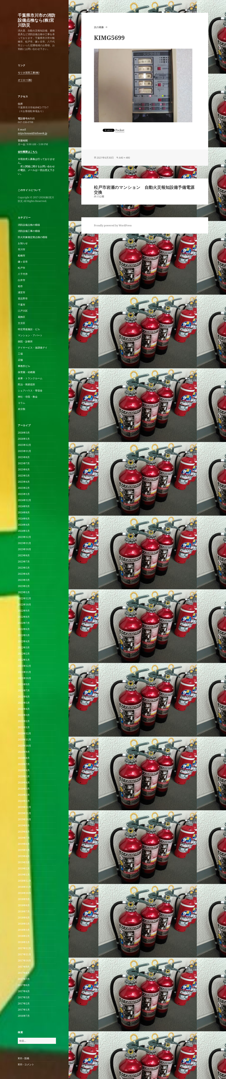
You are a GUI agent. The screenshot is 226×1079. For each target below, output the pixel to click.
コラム (21, 403)
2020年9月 (24, 752)
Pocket (119, 130)
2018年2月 (24, 936)
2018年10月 (24, 893)
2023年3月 (24, 580)
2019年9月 (24, 825)
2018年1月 (24, 942)
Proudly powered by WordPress (113, 225)
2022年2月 (24, 653)
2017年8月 (24, 972)
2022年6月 (24, 629)
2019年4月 (24, 856)
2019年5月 (24, 850)
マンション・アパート (30, 335)
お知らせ (23, 243)
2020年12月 (24, 733)
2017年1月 (24, 1009)
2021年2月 (24, 721)
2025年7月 (24, 463)
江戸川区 (23, 310)
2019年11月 (24, 813)
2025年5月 (24, 475)
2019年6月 (24, 844)
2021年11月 (24, 672)
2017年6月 (24, 985)
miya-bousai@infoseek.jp (32, 133)
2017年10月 (24, 960)
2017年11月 (24, 954)
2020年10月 (24, 745)
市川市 (21, 249)
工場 (20, 353)
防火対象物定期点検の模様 (32, 237)
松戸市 (21, 267)
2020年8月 (24, 758)
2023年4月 (24, 573)
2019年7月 (24, 837)
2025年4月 (24, 481)
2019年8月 (24, 831)
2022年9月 (24, 610)
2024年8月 (24, 512)
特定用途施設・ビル (29, 329)
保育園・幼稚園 (26, 372)
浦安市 (21, 292)
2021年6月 (24, 696)
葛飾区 (21, 317)
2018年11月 (24, 887)
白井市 (21, 280)
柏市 (20, 286)
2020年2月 (24, 794)
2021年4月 (24, 709)
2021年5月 (24, 702)
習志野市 (23, 298)
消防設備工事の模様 (29, 231)
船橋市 (21, 255)
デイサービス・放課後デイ (32, 347)
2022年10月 (24, 604)
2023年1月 (24, 592)
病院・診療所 (25, 341)
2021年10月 (24, 678)
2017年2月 (24, 1003)
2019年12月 (24, 807)
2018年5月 (24, 923)
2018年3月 (24, 930)
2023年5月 (24, 567)
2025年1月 (24, 494)
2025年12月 (24, 445)
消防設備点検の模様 (29, 225)
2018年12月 (24, 880)
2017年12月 (24, 948)
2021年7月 (24, 690)
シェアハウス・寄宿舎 (30, 390)
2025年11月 (24, 451)
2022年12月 (24, 598)
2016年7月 (24, 1015)
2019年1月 (24, 874)
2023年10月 (24, 549)
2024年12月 (24, 500)
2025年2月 (24, 488)
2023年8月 (24, 555)
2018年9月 (24, 899)
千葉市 (21, 304)
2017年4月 (24, 991)
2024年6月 (24, 518)
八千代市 (23, 274)
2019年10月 (24, 819)
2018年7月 (24, 911)
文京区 (21, 323)
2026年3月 (24, 432)
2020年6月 (24, 770)
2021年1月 (24, 727)
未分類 (21, 409)
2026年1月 (24, 438)
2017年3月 (24, 997)
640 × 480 (124, 157)
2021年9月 (24, 684)
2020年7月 (24, 764)
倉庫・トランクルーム (30, 378)
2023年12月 (24, 537)
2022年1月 (24, 659)
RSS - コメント (26, 1064)
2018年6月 (24, 917)
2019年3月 (24, 862)
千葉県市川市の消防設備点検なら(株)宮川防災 (36, 20)
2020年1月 (24, 801)
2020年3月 (24, 788)
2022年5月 (24, 635)
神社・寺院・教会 (28, 396)
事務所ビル (24, 366)
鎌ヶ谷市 (23, 261)
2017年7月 (24, 979)
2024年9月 (24, 506)
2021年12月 (24, 666)
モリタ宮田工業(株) (28, 72)
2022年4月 (24, 641)
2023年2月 (24, 586)
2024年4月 (24, 524)
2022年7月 (24, 623)
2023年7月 (24, 561)
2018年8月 (24, 905)
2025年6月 (24, 469)
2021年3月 (24, 715)
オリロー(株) (25, 80)
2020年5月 (24, 776)
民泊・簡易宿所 (26, 384)
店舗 (20, 360)
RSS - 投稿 (23, 1058)
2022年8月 (24, 616)
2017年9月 (24, 966)
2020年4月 (24, 782)
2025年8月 (24, 457)
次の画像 (99, 27)
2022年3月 (24, 647)
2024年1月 (24, 531)
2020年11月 (24, 739)
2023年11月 (24, 543)
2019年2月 (24, 868)
